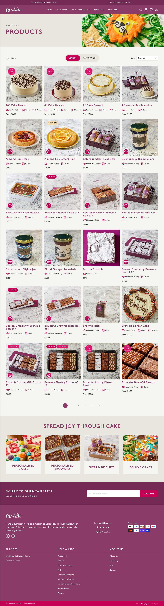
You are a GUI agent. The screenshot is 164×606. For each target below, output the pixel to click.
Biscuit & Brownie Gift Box (139, 212)
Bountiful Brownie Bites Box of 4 (62, 327)
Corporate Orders (13, 561)
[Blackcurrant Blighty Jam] (24, 248)
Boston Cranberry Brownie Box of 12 (139, 271)
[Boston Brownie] (101, 248)
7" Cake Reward (93, 105)
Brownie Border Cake (135, 325)
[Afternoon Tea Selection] (140, 84)
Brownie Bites (92, 325)
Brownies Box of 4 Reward (138, 382)
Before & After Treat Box (99, 158)
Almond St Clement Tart (59, 158)
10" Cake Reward (16, 105)
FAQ (59, 570)
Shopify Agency (145, 604)
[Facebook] (8, 536)
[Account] (146, 10)
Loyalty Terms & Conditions (69, 584)
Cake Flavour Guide (65, 565)
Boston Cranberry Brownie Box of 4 (23, 327)
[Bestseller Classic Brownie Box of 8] (101, 191)
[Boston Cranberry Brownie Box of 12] (140, 248)
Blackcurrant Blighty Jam (21, 269)
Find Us (61, 561)
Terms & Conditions (66, 579)
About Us (114, 556)
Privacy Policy (63, 588)
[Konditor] (14, 9)
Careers (113, 570)
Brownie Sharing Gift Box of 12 (23, 384)
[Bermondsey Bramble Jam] (140, 137)
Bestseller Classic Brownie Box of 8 (99, 214)
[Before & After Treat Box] (101, 137)
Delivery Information (66, 574)
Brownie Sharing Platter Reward (98, 384)
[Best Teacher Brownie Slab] (24, 191)
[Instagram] (13, 536)
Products (16, 25)
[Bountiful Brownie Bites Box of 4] (62, 304)
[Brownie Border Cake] (140, 304)
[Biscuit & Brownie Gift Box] (140, 191)
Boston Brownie (93, 269)
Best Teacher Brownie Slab (22, 212)
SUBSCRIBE (148, 493)
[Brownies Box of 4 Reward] (140, 361)
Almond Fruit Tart (17, 158)
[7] (101, 84)
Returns (61, 593)
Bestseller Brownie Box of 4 (62, 212)
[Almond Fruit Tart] (24, 137)
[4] (62, 84)
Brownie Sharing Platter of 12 (61, 384)
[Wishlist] (151, 10)
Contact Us (62, 556)
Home (8, 25)
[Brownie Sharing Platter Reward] (101, 361)
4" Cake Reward (54, 105)
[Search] (140, 10)
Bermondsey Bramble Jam (138, 158)
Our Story (114, 561)
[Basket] (156, 10)
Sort (133, 58)
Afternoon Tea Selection (137, 105)
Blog (111, 565)
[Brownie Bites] (101, 304)
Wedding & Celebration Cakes (18, 556)
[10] (24, 84)
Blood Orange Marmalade (60, 269)
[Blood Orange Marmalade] (62, 248)
